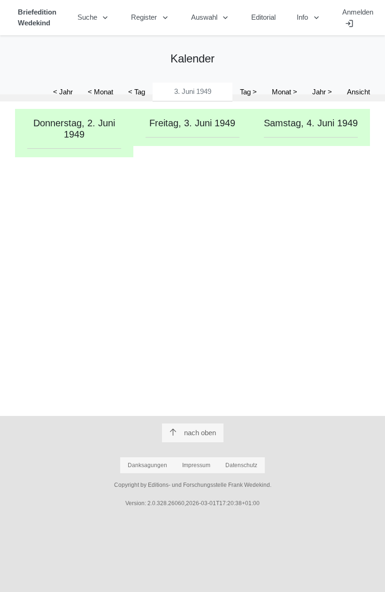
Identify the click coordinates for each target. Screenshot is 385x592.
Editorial (263, 17)
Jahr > (322, 92)
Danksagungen (147, 465)
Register (150, 17)
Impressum (196, 465)
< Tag (136, 92)
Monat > (284, 92)
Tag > (248, 92)
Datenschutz (241, 465)
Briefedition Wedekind (37, 17)
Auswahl (211, 17)
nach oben (200, 433)
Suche (93, 17)
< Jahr (63, 92)
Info (309, 17)
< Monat (100, 92)
